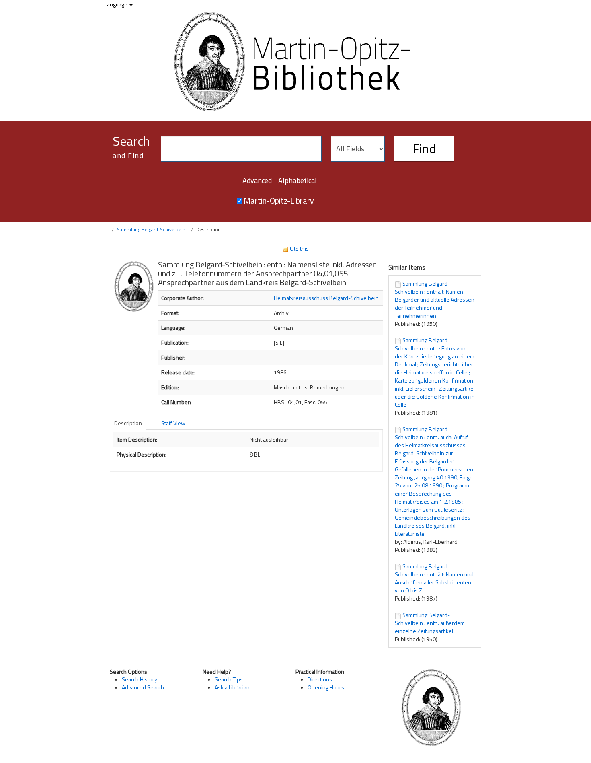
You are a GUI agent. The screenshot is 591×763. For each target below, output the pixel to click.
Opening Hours (326, 687)
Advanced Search (143, 687)
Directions (320, 679)
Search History (139, 679)
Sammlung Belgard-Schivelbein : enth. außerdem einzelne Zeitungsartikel (430, 623)
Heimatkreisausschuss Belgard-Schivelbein (326, 298)
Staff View (173, 423)
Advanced (257, 180)
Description (128, 423)
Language (117, 4)
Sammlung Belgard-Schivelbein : (152, 229)
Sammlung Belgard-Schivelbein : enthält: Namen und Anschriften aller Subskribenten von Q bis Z (434, 578)
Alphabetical (297, 180)
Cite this (299, 248)
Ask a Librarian (232, 687)
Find (424, 148)
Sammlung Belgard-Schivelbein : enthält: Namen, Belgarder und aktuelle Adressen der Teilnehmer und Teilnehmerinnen (434, 299)
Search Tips (229, 679)
